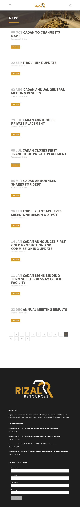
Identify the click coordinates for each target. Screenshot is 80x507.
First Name (14, 475)
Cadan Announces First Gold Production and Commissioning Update (38, 245)
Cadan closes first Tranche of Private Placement (39, 152)
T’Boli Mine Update (39, 62)
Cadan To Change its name (35, 34)
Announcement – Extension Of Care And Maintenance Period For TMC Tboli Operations (38, 451)
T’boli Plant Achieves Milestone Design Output (36, 213)
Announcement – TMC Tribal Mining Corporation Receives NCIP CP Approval (34, 436)
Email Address (15, 468)
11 (11, 338)
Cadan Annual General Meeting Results (38, 91)
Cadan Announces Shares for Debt (33, 182)
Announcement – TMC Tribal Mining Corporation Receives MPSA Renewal (33, 429)
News (26, 39)
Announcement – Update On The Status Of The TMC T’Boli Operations (33, 444)
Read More (16, 47)
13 (22, 338)
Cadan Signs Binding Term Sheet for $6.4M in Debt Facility (37, 279)
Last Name (14, 482)
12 (16, 338)
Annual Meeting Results (45, 309)
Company (14, 490)
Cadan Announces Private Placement (33, 122)
